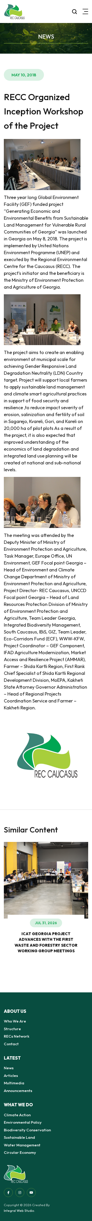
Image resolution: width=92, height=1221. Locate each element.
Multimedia (14, 1083)
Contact (11, 1043)
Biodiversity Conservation (27, 1130)
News (9, 1067)
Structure (12, 1028)
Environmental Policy (23, 1122)
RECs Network (16, 1036)
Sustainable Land (19, 1137)
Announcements (18, 1090)
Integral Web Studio (19, 1210)
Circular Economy (20, 1152)
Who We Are (15, 1021)
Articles (11, 1075)
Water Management (22, 1145)
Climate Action (17, 1114)
